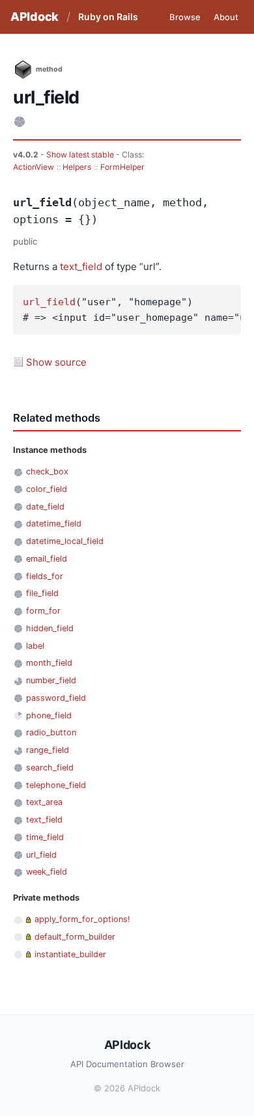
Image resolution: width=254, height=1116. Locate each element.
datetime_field (53, 523)
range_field (47, 750)
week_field (46, 872)
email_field (46, 559)
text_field (81, 266)
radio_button (51, 732)
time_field (45, 837)
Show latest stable (81, 154)
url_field (49, 302)
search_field (50, 767)
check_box (47, 471)
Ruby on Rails (108, 16)
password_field (56, 698)
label (35, 646)
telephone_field (56, 785)
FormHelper (122, 167)
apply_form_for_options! (82, 919)
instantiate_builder (70, 954)
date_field (45, 506)
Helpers (77, 167)
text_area (44, 802)
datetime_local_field (65, 541)
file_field (42, 593)
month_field (49, 663)
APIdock (34, 16)
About (226, 17)
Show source (56, 362)
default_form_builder (75, 937)
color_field (46, 489)
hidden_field (50, 628)
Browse (185, 17)
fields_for (44, 576)
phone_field (49, 715)
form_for (43, 611)
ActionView (33, 167)
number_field (51, 680)
